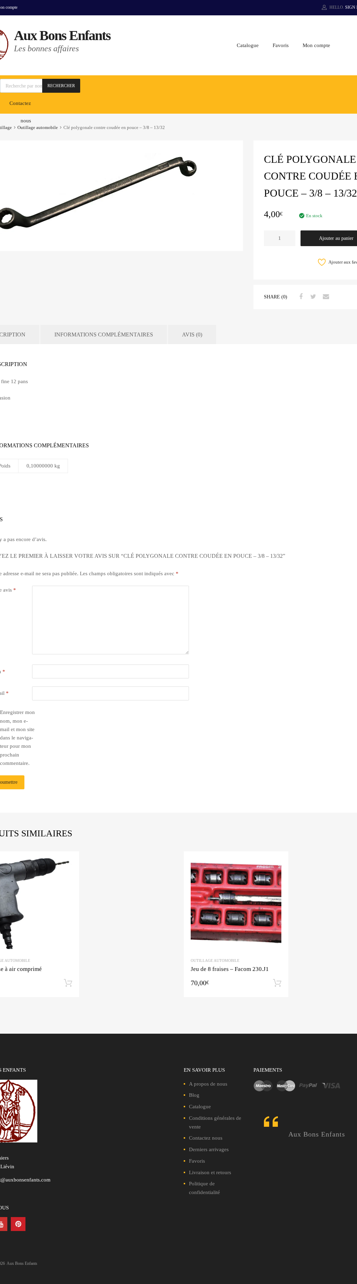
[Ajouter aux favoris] (68, 863)
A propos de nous (208, 1084)
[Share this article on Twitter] (312, 296)
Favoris (281, 45)
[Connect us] (18, 1224)
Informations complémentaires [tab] (103, 334)
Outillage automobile (37, 127)
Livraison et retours (210, 1172)
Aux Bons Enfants (62, 35)
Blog (194, 1095)
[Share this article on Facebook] (299, 296)
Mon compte (316, 45)
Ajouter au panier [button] (68, 983)
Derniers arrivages (209, 1149)
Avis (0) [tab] (192, 334)
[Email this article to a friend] (324, 296)
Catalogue (248, 45)
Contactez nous (205, 1138)
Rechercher (61, 85)
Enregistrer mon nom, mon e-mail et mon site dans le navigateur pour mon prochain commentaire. (17, 737)
